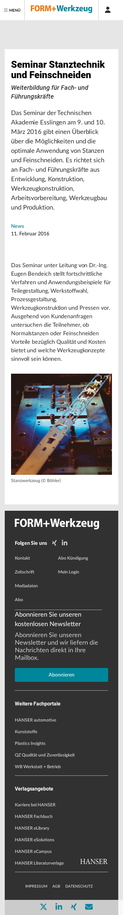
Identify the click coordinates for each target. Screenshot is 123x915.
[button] (61, 424)
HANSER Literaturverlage (39, 863)
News (17, 226)
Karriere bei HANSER (35, 805)
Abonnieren (61, 674)
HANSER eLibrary (32, 828)
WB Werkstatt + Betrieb (38, 767)
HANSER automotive (35, 720)
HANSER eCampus (33, 851)
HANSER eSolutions (34, 840)
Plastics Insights (30, 743)
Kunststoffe (26, 732)
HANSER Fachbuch (34, 816)
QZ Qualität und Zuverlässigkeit (45, 755)
